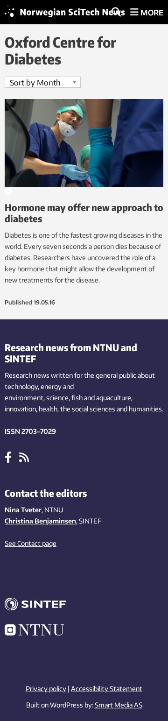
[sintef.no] (84, 605)
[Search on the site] (116, 12)
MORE (151, 12)
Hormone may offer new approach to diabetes (84, 212)
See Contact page (30, 543)
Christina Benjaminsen (40, 521)
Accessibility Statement (106, 689)
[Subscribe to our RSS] (24, 456)
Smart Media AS (118, 705)
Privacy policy (46, 689)
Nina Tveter (23, 510)
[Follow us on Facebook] (8, 456)
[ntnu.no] (84, 631)
